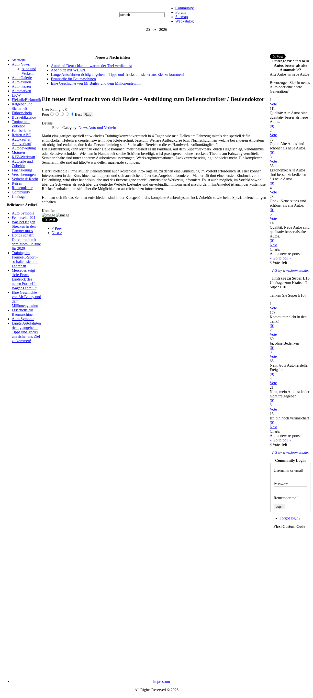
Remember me (285, 498)
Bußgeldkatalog (24, 117)
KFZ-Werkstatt (23, 157)
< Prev (57, 228)
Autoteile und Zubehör (22, 163)
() (272, 126)
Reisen (17, 183)
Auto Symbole (23, 213)
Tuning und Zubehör (21, 124)
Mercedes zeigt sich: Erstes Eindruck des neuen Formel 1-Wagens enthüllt (24, 279)
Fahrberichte (21, 130)
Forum (180, 12)
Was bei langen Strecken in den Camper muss (24, 226)
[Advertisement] (91, 43)
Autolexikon (21, 82)
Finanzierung (22, 170)
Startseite (19, 60)
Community (184, 8)
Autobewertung (24, 148)
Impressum (161, 681)
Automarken (21, 91)
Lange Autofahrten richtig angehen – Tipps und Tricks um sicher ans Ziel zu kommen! (26, 332)
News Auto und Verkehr (97, 127)
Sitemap (181, 17)
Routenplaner (22, 188)
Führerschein (22, 113)
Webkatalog (184, 21)
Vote (273, 104)
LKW (16, 95)
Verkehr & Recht (25, 179)
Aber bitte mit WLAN (68, 70)
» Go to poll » (280, 258)
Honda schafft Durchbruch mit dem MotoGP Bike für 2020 (26, 241)
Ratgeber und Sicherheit (22, 106)
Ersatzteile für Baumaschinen (23, 312)
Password (281, 484)
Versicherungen (24, 174)
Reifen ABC (21, 135)
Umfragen (19, 196)
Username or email (288, 470)
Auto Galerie (22, 78)
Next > (57, 233)
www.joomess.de (295, 270)
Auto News (21, 64)
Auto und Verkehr (29, 71)
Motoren (18, 152)
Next (273, 245)
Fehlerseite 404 (23, 217)
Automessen (21, 86)
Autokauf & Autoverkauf (21, 141)
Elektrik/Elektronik (26, 100)
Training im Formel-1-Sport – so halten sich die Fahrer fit (25, 259)
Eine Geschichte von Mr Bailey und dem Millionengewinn (96, 83)
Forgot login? (289, 518)
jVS (274, 270)
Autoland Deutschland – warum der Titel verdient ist (91, 66)
